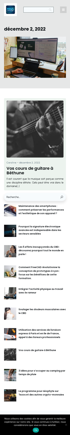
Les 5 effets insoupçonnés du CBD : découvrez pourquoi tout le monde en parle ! (41, 250)
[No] (66, 424)
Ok (35, 430)
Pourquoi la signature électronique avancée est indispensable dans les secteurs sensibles (40, 230)
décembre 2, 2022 (29, 162)
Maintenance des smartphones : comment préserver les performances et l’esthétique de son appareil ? (41, 209)
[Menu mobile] (63, 10)
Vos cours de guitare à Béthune (37, 350)
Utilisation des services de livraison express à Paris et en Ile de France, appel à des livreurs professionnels (40, 333)
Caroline (11, 162)
